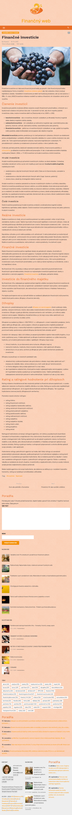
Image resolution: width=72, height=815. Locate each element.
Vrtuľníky (4, 799)
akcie (6, 684)
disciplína (44, 687)
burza (6, 687)
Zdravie (4, 806)
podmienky (57, 701)
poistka (17, 704)
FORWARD (13, 667)
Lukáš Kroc (35, 792)
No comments (42, 792)
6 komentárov (20, 639)
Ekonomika (18, 803)
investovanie (48, 697)
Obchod (9, 810)
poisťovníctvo (44, 704)
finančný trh (26, 697)
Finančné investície (31, 274)
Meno (4, 534)
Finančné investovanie (10, 32)
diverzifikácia (57, 687)
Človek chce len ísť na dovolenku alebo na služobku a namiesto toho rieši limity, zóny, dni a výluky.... (40, 727)
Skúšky (4, 810)
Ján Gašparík (35, 777)
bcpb (57, 684)
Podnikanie (5, 803)
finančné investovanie (45, 694)
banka (25, 684)
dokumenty (8, 691)
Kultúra (19, 808)
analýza (15, 684)
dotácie (31, 691)
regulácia (18, 707)
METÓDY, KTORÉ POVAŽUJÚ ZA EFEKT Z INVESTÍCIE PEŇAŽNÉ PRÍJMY (31, 646)
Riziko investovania (16, 657)
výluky (21, 710)
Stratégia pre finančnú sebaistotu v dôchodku (24, 586)
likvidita (17, 701)
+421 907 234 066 (7, 777)
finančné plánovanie (10, 697)
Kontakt (14, 791)
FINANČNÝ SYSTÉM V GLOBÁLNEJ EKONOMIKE (23, 636)
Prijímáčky (13, 801)
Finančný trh (18, 787)
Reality (17, 799)
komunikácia (62, 697)
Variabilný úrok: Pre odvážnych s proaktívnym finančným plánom (29, 555)
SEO (12, 796)
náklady (36, 701)
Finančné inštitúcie (8, 787)
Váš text (5, 506)
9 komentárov (21, 628)
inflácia (37, 697)
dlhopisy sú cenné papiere (42, 307)
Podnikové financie (16, 789)
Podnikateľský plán (17, 806)
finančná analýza (9, 694)
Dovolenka (15, 810)
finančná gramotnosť (26, 694)
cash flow (25, 687)
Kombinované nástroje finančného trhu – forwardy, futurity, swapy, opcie (32, 625)
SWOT (9, 806)
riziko (28, 707)
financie (50, 691)
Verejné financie (6, 791)
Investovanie (6, 789)
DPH (40, 691)
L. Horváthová (35, 808)
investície (11, 476)
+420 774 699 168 (7, 779)
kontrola (7, 701)
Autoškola (11, 799)
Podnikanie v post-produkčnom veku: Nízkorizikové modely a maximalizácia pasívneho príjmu (38, 576)
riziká (36, 707)
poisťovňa (57, 704)
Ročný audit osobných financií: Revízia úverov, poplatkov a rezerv (30, 596)
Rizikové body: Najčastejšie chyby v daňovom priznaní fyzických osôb (31, 565)
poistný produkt (30, 704)
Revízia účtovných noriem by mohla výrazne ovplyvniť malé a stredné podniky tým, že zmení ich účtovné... (59, 792)
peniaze (19, 476)
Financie (6, 42)
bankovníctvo (36, 684)
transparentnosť (9, 710)
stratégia (57, 707)
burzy (15, 687)
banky (48, 684)
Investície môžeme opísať (33, 91)
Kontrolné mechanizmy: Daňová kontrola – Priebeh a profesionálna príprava (33, 607)
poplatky (7, 707)
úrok (30, 710)
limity (27, 701)
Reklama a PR (19, 796)
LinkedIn (4, 782)
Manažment (5, 801)
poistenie (7, 704)
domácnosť (20, 691)
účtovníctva (6, 150)
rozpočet (46, 707)
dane (35, 687)
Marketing (13, 808)
